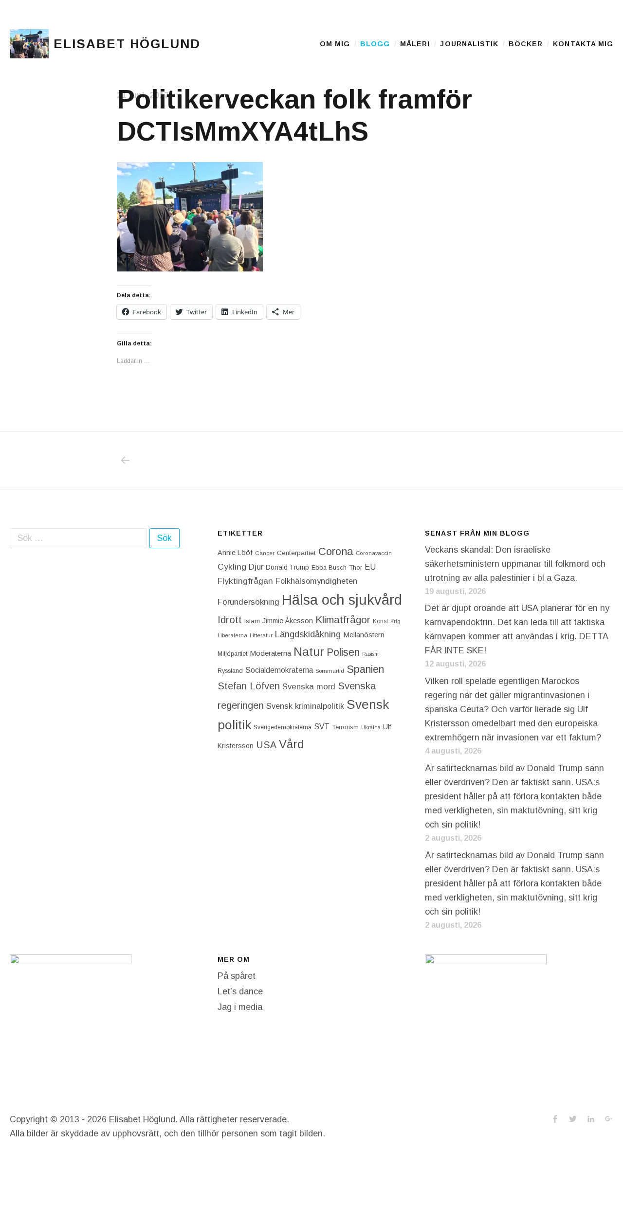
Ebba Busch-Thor (337, 567)
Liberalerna (232, 635)
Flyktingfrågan (245, 581)
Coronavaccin (374, 553)
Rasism (370, 654)
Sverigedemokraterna (283, 727)
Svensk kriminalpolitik (305, 705)
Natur (308, 651)
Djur (256, 567)
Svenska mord (308, 686)
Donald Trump (287, 567)
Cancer (265, 553)
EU (370, 566)
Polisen (343, 652)
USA (266, 744)
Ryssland (230, 670)
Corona (335, 551)
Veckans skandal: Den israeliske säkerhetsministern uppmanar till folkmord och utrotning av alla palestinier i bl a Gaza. (515, 564)
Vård (291, 744)
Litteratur (261, 635)
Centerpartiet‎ (296, 553)
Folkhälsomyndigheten (316, 580)
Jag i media (240, 1007)
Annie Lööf (235, 553)
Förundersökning (248, 602)
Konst (380, 621)
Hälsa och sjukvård (342, 600)
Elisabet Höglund (127, 43)
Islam (252, 621)
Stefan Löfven (249, 686)
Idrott (230, 619)
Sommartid (329, 671)
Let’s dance (240, 991)
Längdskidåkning (308, 634)
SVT (322, 726)
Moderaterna (270, 653)
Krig (395, 621)
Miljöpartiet (232, 653)
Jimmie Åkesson (287, 621)
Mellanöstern (364, 634)
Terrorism (345, 727)
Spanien (365, 669)
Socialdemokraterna (279, 670)
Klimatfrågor (342, 619)
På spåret (237, 976)
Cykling (232, 567)
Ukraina (371, 727)
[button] (29, 43)
